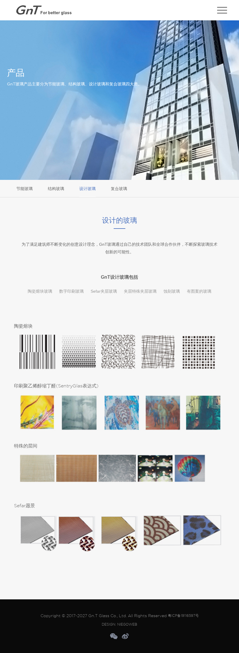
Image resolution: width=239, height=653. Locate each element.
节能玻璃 (24, 188)
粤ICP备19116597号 (183, 615)
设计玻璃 (87, 188)
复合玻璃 (119, 188)
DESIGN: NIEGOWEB (119, 624)
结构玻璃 (56, 188)
